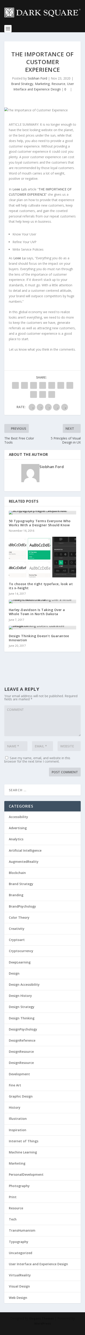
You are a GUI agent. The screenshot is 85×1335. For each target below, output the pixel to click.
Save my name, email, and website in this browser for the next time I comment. (37, 760)
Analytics (16, 839)
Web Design (18, 1297)
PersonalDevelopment (26, 1174)
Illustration (18, 1118)
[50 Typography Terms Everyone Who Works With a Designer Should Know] (42, 512)
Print (13, 1197)
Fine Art (15, 1085)
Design (14, 973)
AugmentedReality (24, 861)
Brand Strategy (22, 84)
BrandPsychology (22, 906)
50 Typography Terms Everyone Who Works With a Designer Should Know (40, 523)
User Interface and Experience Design (38, 1264)
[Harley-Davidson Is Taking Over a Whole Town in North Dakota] (42, 601)
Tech (13, 1219)
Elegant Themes (41, 1318)
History (14, 1107)
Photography (19, 1186)
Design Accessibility (24, 984)
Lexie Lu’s (19, 189)
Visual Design (19, 1286)
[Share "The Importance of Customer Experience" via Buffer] (69, 385)
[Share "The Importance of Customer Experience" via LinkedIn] (60, 385)
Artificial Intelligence (25, 850)
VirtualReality (20, 1275)
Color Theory (19, 917)
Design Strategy (21, 1007)
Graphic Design (21, 1096)
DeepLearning (20, 962)
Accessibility (18, 817)
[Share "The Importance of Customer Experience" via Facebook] (15, 385)
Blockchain (17, 873)
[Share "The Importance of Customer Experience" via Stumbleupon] (33, 394)
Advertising (18, 828)
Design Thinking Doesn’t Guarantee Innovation (39, 638)
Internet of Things (23, 1141)
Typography (18, 1242)
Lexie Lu (19, 258)
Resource (58, 84)
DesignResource (21, 1051)
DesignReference (22, 1040)
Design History (20, 995)
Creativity (16, 928)
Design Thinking (21, 1018)
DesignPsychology (23, 1029)
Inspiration (17, 1130)
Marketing (42, 84)
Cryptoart (17, 940)
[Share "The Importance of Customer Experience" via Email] (42, 394)
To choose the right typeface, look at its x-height (41, 586)
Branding (16, 895)
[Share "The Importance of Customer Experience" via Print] (51, 394)
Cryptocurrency (21, 951)
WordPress (42, 1323)
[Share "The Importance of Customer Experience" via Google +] (33, 385)
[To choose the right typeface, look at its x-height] (42, 557)
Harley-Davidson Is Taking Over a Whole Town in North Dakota (37, 612)
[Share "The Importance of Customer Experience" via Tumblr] (42, 385)
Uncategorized (20, 1253)
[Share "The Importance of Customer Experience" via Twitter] (24, 385)
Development (19, 1074)
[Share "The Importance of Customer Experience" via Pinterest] (51, 385)
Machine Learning (23, 1152)
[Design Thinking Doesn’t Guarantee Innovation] (42, 627)
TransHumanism (22, 1230)
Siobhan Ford (37, 78)
